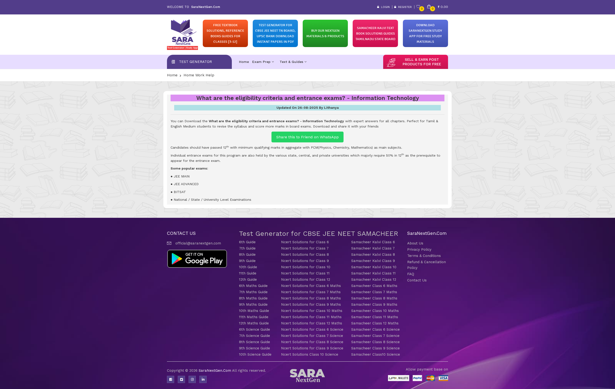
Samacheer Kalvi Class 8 (373, 254)
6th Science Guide (254, 329)
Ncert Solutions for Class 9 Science (312, 348)
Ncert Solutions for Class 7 (305, 248)
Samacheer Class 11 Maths (374, 317)
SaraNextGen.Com (215, 370)
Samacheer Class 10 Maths (375, 311)
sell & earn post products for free (422, 61)
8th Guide (247, 254)
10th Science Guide (255, 354)
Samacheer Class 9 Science (375, 348)
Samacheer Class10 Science (375, 354)
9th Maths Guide (253, 304)
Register (404, 7)
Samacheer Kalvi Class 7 (373, 248)
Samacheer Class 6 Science (375, 329)
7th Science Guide (254, 336)
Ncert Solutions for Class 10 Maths (311, 311)
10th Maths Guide (254, 311)
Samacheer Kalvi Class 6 (373, 242)
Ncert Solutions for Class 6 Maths (311, 286)
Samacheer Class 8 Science (375, 342)
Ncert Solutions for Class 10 (305, 267)
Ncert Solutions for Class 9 (305, 261)
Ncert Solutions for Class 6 (305, 242)
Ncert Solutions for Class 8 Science (312, 342)
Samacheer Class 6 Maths (374, 286)
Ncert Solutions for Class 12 (305, 279)
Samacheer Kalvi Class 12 (373, 279)
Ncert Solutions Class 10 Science (309, 354)
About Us (415, 243)
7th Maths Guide (253, 292)
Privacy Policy (419, 249)
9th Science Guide (254, 348)
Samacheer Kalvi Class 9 (373, 261)
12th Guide (248, 279)
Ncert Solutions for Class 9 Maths (311, 304)
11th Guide (247, 273)
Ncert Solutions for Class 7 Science (312, 336)
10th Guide (248, 267)
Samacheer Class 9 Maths (374, 304)
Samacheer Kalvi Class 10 (373, 267)
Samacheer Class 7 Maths (374, 292)
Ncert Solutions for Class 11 (305, 273)
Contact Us (417, 280)
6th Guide (247, 242)
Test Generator (195, 62)
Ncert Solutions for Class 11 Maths (311, 317)
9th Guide (247, 261)
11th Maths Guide (253, 317)
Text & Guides (292, 62)
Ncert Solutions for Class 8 (305, 254)
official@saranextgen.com (198, 243)
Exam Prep (262, 62)
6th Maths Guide (253, 286)
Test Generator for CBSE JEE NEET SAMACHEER (318, 233)
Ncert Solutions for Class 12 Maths (311, 323)
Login (384, 7)
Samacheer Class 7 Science (375, 336)
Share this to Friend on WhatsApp (307, 137)
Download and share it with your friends (346, 126)
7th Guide (247, 248)
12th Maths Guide (254, 323)
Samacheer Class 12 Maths (375, 323)
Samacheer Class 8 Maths (374, 298)
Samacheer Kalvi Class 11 (373, 273)
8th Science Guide (254, 342)
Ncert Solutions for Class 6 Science (312, 329)
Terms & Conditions (424, 256)
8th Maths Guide (253, 298)
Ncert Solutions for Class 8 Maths (311, 298)
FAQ (410, 274)
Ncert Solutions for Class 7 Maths (311, 292)
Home (244, 62)
